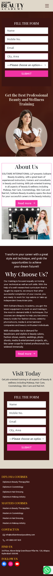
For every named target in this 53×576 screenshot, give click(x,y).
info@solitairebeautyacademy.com (20, 535)
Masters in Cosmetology (13, 513)
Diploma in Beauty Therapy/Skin (16, 482)
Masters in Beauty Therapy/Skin (16, 508)
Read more (25, 203)
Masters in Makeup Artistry (14, 523)
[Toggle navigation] (47, 6)
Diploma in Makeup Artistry (14, 497)
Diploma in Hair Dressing (13, 492)
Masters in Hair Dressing (13, 518)
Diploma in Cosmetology (13, 487)
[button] (47, 570)
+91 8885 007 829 (13, 540)
